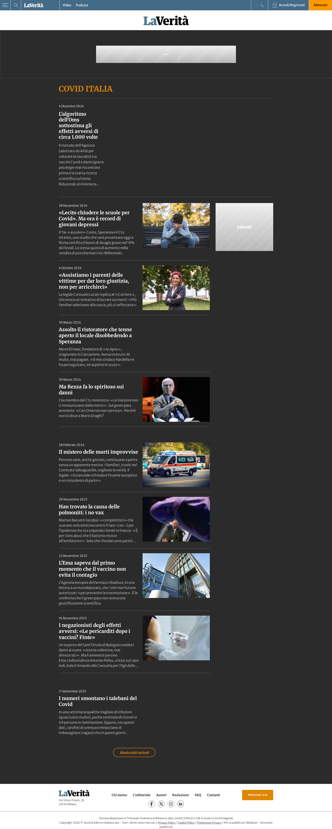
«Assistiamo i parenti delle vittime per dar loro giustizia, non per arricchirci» (94, 281)
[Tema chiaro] (256, 5)
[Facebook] (151, 804)
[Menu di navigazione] (5, 5)
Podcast (82, 5)
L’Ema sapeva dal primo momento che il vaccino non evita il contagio (92, 569)
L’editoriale (142, 795)
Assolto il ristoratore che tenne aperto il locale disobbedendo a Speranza (95, 335)
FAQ (198, 795)
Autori (161, 795)
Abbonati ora (257, 795)
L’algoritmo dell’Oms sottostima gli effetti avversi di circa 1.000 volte (78, 125)
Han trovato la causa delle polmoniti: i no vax (89, 510)
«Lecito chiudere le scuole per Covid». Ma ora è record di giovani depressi (94, 219)
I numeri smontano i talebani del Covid (98, 701)
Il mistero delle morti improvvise (98, 452)
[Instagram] (171, 804)
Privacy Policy (167, 822)
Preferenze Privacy (209, 822)
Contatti (213, 795)
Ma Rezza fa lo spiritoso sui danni (91, 390)
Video (67, 5)
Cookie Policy (186, 822)
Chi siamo (119, 795)
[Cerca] (16, 5)
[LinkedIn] (180, 804)
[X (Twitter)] (161, 804)
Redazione (180, 795)
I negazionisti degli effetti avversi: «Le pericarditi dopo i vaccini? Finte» (94, 631)
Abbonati (320, 5)
